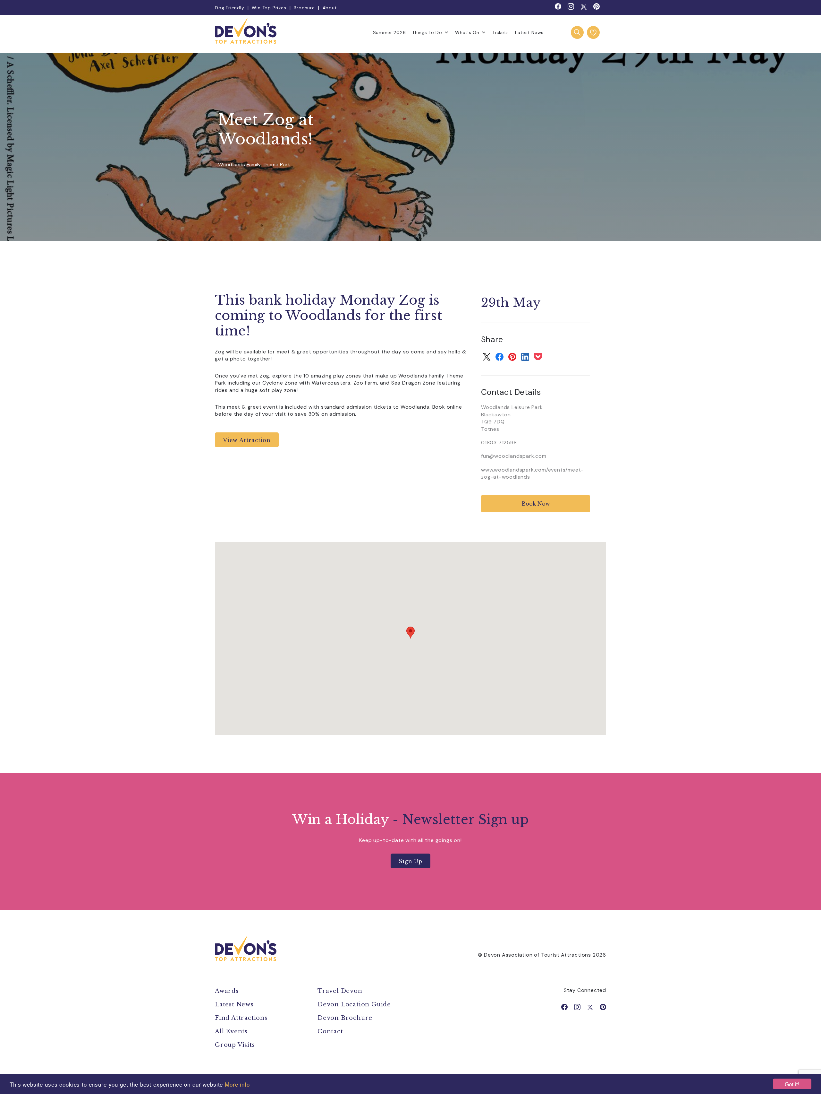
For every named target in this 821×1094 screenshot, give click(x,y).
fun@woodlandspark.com (513, 456)
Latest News (529, 32)
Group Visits (236, 1044)
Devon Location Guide (354, 1004)
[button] (410, 632)
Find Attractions (241, 1017)
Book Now (535, 503)
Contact (330, 1031)
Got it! (792, 1084)
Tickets (500, 32)
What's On (467, 32)
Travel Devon (339, 990)
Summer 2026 (389, 32)
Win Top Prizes (269, 8)
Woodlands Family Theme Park (254, 164)
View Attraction (247, 440)
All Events (231, 1031)
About (330, 8)
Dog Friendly (229, 8)
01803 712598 (499, 442)
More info (237, 1084)
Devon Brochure (344, 1017)
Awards (227, 990)
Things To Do (427, 32)
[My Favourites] (593, 32)
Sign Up (410, 861)
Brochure (304, 8)
